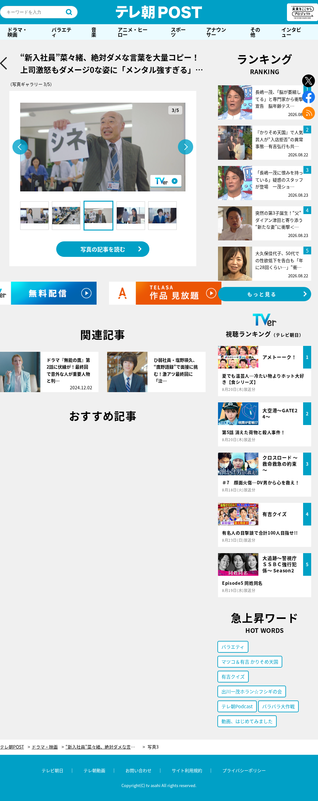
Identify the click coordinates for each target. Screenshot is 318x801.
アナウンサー (216, 32)
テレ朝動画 (94, 770)
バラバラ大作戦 (278, 706)
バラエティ (61, 32)
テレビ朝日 (52, 770)
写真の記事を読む (102, 249)
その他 (255, 32)
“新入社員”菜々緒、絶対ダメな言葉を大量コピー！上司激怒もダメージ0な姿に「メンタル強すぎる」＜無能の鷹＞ (105, 747)
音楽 (93, 32)
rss (308, 113)
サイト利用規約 (187, 770)
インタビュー (291, 32)
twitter (308, 80)
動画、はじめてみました (247, 721)
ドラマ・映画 (17, 32)
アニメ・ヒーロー (133, 32)
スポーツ (178, 32)
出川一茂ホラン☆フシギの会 (251, 691)
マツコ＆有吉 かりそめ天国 (249, 661)
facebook (308, 97)
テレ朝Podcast (237, 706)
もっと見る (262, 294)
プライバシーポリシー (244, 770)
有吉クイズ (233, 676)
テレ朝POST (159, 12)
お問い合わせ (138, 770)
